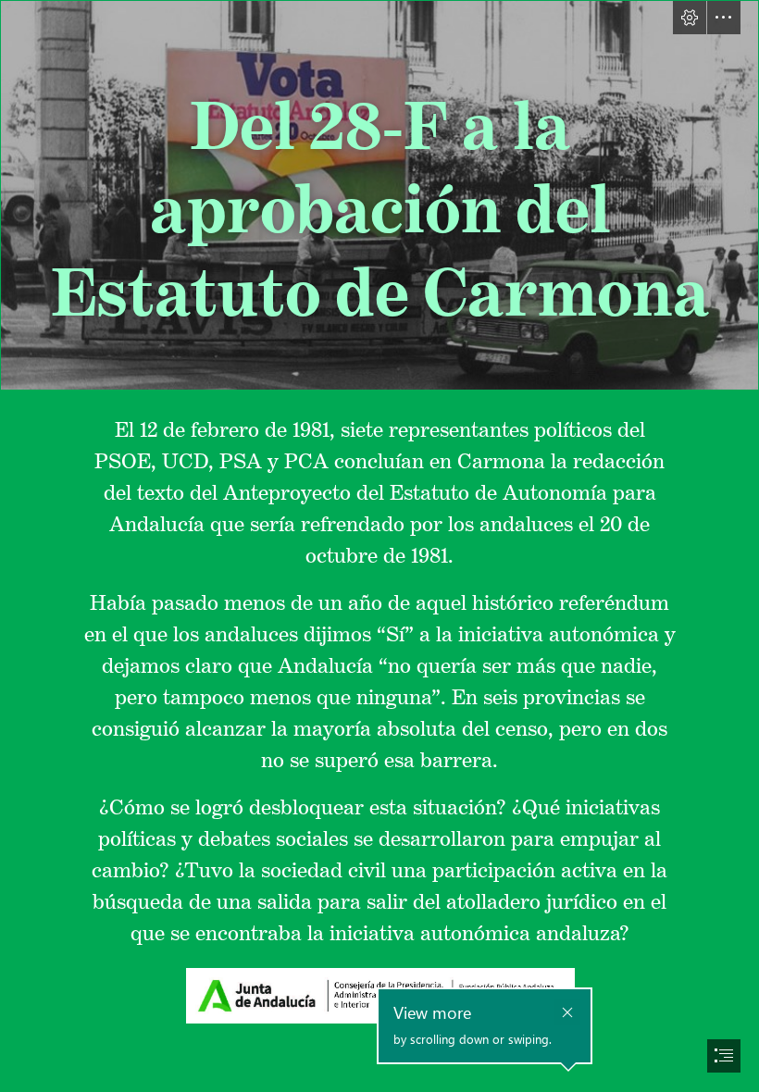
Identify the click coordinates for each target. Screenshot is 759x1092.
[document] (379, 546)
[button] (689, 17)
